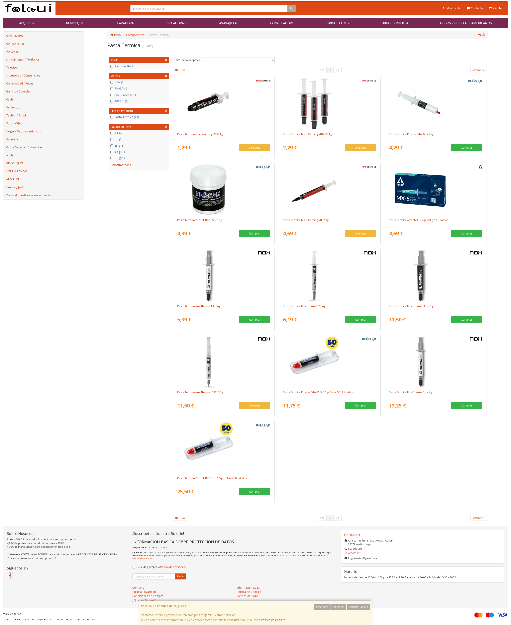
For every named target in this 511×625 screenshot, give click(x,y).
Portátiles (12, 51)
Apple (9, 155)
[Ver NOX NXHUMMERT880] (224, 362)
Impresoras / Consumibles (23, 75)
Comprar (466, 147)
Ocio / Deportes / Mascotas (24, 147)
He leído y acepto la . (161, 567)
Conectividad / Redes (19, 83)
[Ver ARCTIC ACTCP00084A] (435, 189)
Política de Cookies (273, 620)
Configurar (322, 607)
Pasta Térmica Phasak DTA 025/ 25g (411, 134)
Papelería (12, 139)
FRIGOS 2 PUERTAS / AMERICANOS (466, 23)
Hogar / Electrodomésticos (23, 131)
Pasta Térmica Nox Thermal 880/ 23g (200, 392)
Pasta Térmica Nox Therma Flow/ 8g (411, 306)
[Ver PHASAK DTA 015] (224, 447)
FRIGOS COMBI (338, 23)
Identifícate (453, 8)
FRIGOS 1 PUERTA (394, 23)
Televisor (12, 67)
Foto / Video (14, 123)
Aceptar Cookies (358, 607)
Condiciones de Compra (147, 596)
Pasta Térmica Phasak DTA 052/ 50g (199, 220)
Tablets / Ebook (16, 115)
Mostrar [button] (477, 70)
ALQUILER (26, 23)
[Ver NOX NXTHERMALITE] (224, 275)
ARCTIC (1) (121, 101)
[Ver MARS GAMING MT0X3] (329, 103)
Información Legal (248, 587)
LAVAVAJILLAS (228, 23)
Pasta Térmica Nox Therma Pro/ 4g (410, 392)
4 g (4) (118, 133)
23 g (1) (119, 145)
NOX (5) (119, 82)
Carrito (497, 8)
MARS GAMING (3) (126, 95)
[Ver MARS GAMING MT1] (329, 189)
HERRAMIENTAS (17, 171)
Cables (10, 99)
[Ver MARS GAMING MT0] (224, 103)
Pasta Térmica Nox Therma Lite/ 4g (198, 306)
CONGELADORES (282, 23)
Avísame (254, 147)
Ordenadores (14, 35)
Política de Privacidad (142, 558)
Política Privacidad (144, 592)
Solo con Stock (124, 66)
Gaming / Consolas (18, 91)
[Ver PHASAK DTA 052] (224, 189)
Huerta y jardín (15, 187)
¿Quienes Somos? (143, 600)
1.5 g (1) (119, 158)
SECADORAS (176, 23)
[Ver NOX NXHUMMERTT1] (329, 275)
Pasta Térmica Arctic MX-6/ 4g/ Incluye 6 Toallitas (418, 220)
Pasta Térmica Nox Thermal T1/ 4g (304, 306)
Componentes (15, 43)
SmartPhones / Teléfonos (23, 59)
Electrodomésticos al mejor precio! (28, 195)
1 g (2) (118, 139)
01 (330, 70)
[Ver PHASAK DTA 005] (329, 362)
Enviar (180, 576)
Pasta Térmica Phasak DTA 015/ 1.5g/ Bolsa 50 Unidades (212, 478)
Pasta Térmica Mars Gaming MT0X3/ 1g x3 (309, 134)
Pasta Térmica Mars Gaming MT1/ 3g (306, 220)
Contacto (476, 8)
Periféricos (13, 107)
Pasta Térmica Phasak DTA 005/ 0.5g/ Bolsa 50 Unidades (318, 392)
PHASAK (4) (121, 88)
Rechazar (339, 607)
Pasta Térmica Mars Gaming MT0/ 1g (200, 134)
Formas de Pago (247, 596)
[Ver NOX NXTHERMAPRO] (435, 362)
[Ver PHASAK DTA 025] (435, 103)
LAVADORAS (126, 23)
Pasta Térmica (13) (126, 117)
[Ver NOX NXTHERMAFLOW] (435, 275)
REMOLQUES (75, 23)
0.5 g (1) (119, 152)
